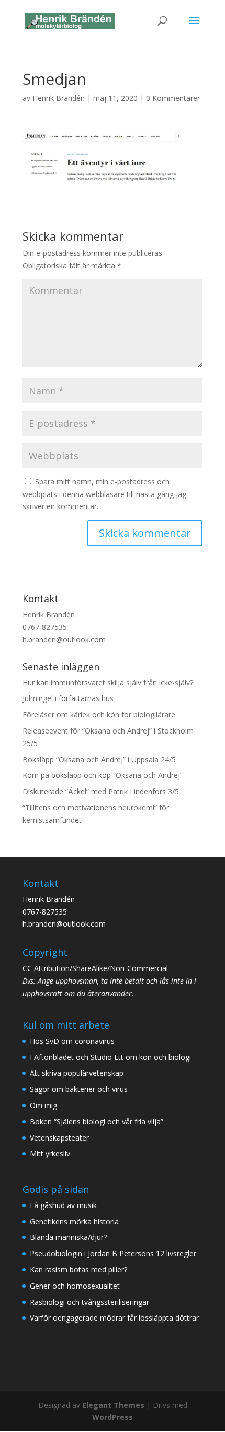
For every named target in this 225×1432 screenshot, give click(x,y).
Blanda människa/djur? (68, 1237)
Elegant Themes (113, 1405)
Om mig (43, 1105)
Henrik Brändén (58, 98)
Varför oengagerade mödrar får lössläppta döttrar (114, 1318)
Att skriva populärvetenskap (76, 1073)
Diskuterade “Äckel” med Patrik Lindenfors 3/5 (100, 791)
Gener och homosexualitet (75, 1286)
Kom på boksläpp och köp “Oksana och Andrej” (102, 775)
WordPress (112, 1417)
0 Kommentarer (173, 98)
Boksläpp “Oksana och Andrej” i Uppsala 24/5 (99, 759)
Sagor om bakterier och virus (79, 1089)
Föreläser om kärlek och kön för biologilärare (98, 714)
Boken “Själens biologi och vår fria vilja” (96, 1121)
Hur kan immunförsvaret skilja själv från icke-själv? (107, 682)
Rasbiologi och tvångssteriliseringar (89, 1302)
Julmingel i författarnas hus (68, 698)
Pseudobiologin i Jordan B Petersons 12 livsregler (113, 1253)
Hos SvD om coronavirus (72, 1041)
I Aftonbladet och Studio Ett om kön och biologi (110, 1057)
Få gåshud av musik (63, 1205)
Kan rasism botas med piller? (78, 1270)
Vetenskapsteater (59, 1138)
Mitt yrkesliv (50, 1153)
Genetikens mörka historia (74, 1221)
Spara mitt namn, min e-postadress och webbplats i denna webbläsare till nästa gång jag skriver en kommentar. (104, 494)
